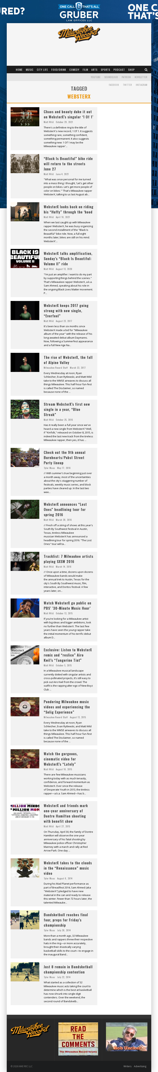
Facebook (114, 84)
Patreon (126, 77)
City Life (42, 69)
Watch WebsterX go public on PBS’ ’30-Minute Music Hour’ (67, 605)
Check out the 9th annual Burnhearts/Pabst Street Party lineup (65, 457)
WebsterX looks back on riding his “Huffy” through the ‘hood (68, 209)
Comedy (74, 69)
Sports (105, 69)
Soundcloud (111, 77)
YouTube (96, 77)
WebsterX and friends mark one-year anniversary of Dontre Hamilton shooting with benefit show (66, 813)
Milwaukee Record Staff (56, 367)
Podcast (119, 69)
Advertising (140, 1066)
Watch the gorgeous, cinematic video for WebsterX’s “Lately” (61, 759)
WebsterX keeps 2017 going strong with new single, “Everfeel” (66, 310)
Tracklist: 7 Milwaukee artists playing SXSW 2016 (68, 559)
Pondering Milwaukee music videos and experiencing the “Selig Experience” (67, 707)
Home (19, 69)
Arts (94, 69)
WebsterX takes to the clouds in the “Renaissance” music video (68, 868)
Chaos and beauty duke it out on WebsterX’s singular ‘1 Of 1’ (68, 114)
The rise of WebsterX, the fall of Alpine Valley (68, 360)
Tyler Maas (49, 467)
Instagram (141, 84)
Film (85, 69)
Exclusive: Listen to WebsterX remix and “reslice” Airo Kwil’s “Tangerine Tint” (68, 655)
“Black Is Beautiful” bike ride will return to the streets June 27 (68, 163)
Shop (131, 69)
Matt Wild (49, 122)
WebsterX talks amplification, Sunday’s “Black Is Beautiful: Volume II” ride (68, 258)
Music (30, 69)
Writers (127, 1066)
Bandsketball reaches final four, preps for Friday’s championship (66, 920)
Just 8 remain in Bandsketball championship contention (68, 969)
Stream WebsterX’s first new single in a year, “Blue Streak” (67, 409)
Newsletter (141, 77)
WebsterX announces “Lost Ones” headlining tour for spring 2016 (65, 509)
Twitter (127, 84)
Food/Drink (58, 69)
